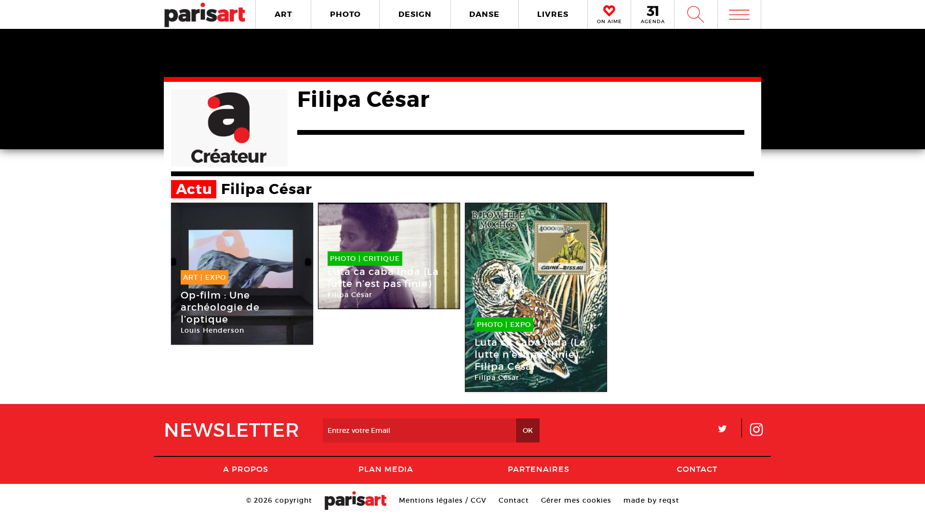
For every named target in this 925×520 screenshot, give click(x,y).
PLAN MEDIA (385, 469)
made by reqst (651, 500)
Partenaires (538, 469)
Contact (697, 469)
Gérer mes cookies (576, 500)
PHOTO (345, 14)
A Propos (245, 469)
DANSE (484, 14)
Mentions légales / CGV (443, 500)
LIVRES (552, 14)
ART (283, 14)
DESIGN (415, 14)
